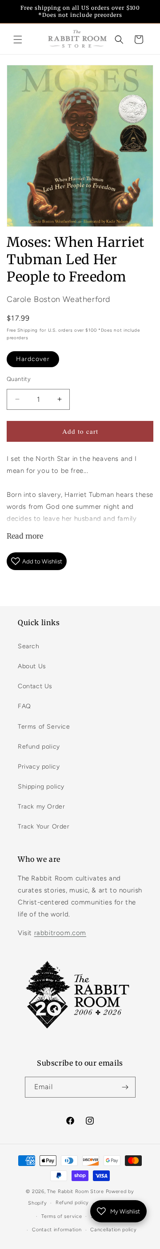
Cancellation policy (113, 1230)
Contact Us (35, 686)
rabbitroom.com (60, 933)
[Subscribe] (125, 1087)
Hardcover (33, 359)
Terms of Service (44, 726)
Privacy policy (39, 766)
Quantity (19, 379)
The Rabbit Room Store (75, 1191)
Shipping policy (41, 786)
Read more (25, 535)
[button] (18, 39)
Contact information (56, 1230)
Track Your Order (44, 826)
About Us (32, 666)
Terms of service (61, 1216)
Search (29, 646)
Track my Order (41, 806)
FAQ (24, 706)
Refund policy (39, 746)
